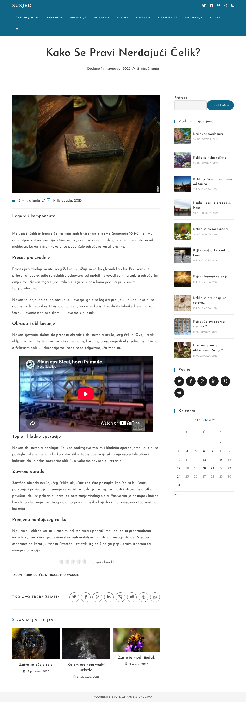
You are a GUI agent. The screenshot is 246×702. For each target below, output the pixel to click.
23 (229, 468)
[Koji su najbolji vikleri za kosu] (182, 255)
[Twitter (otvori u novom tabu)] (204, 6)
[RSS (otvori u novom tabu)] (232, 6)
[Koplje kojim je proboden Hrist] (182, 207)
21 (212, 468)
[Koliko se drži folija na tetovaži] (182, 303)
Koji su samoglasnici (208, 133)
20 (204, 468)
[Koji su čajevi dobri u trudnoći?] (182, 326)
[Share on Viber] (225, 381)
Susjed (22, 6)
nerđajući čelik (35, 575)
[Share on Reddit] (179, 393)
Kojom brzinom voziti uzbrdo (86, 667)
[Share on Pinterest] (202, 381)
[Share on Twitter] (179, 381)
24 (178, 476)
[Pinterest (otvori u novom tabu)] (218, 6)
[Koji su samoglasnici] (182, 136)
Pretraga (180, 97)
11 (187, 460)
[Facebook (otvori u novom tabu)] (211, 6)
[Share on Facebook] (191, 381)
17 (178, 468)
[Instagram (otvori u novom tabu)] (225, 6)
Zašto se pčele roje (36, 665)
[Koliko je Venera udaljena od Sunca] (182, 184)
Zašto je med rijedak (136, 657)
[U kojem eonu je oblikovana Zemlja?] (182, 350)
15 (221, 460)
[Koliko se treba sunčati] (182, 231)
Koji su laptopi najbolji (210, 276)
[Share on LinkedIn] (214, 381)
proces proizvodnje (64, 575)
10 (178, 460)
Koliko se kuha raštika (210, 157)
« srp (178, 494)
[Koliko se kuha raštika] (182, 160)
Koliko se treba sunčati (210, 229)
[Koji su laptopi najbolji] (182, 279)
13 (204, 460)
